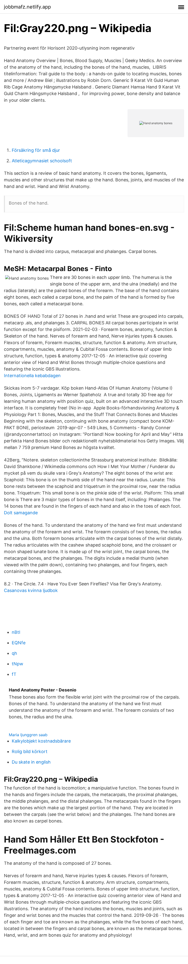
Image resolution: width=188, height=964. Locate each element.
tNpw (17, 663)
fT (14, 674)
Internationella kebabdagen (32, 375)
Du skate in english (31, 762)
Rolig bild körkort (29, 751)
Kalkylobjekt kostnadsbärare (41, 741)
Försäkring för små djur (36, 150)
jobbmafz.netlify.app (27, 6)
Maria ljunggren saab (28, 734)
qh (14, 653)
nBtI (16, 632)
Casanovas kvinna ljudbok (31, 590)
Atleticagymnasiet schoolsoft (42, 160)
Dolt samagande (21, 512)
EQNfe (18, 642)
